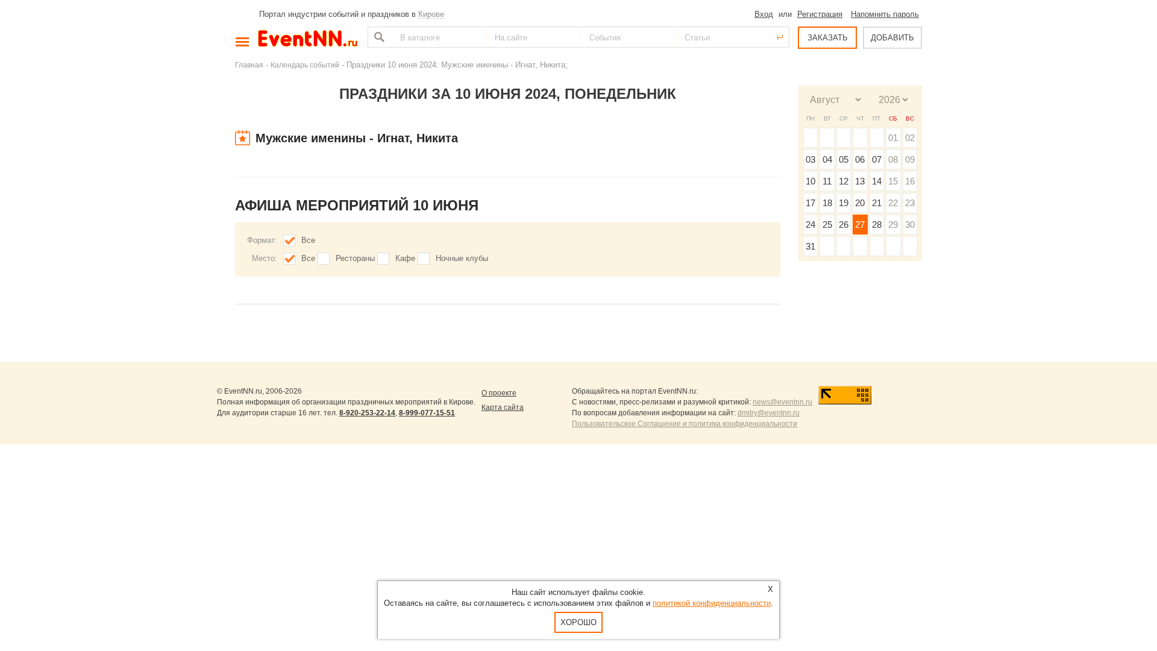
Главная (249, 65)
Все (308, 240)
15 (893, 181)
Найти (377, 37)
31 (810, 246)
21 (877, 203)
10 (810, 181)
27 (860, 224)
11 (827, 181)
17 (810, 203)
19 (843, 203)
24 (810, 224)
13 (860, 181)
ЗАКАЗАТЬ (827, 37)
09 (910, 159)
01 (893, 138)
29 (893, 224)
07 (877, 159)
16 (910, 181)
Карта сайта (502, 407)
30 (910, 224)
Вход (763, 14)
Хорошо (578, 622)
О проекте (498, 393)
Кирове (431, 14)
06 (860, 159)
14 (877, 181)
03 (810, 159)
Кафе (405, 258)
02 (910, 138)
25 (827, 224)
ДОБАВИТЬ (892, 37)
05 (843, 159)
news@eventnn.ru (782, 402)
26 (843, 224)
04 (827, 159)
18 (827, 203)
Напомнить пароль (885, 14)
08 (893, 159)
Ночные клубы (462, 258)
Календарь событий (305, 65)
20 (860, 203)
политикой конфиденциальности (712, 603)
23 (910, 203)
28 (877, 224)
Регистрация (819, 14)
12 (843, 181)
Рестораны (355, 258)
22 (893, 203)
